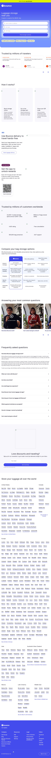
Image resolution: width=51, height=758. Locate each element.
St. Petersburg (26, 530)
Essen (13, 630)
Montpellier (9, 596)
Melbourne (29, 649)
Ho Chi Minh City (10, 661)
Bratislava (46, 600)
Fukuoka (19, 665)
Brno (7, 627)
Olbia (22, 588)
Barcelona (15, 546)
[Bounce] (6, 6)
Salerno (22, 584)
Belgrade (15, 580)
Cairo (47, 692)
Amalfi (40, 603)
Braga (45, 634)
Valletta (19, 573)
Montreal (41, 492)
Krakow (26, 549)
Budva (17, 630)
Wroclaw (34, 561)
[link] (9, 152)
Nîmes (23, 638)
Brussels (25, 557)
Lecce (31, 600)
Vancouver (41, 488)
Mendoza (20, 703)
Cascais (27, 627)
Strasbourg (12, 573)
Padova (47, 580)
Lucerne (21, 580)
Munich (31, 549)
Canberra (43, 661)
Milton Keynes (39, 634)
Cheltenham (19, 634)
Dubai (36, 688)
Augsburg (3, 638)
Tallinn (47, 576)
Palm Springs (14, 519)
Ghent (40, 584)
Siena (8, 603)
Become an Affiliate (6, 742)
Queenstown (36, 653)
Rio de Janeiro (21, 688)
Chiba (7, 676)
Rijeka (16, 627)
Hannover (8, 588)
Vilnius (47, 596)
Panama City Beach (31, 526)
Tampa (9, 507)
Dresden (39, 607)
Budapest (8, 546)
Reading (14, 607)
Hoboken (3, 526)
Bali (23, 657)
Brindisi (31, 596)
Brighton (3, 569)
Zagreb (29, 573)
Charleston (11, 515)
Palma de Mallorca (17, 596)
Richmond (41, 503)
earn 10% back (29, 1)
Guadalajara (4, 692)
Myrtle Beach (24, 515)
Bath (38, 580)
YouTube (41, 744)
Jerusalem (37, 692)
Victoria (47, 503)
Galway (27, 576)
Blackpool (27, 588)
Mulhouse (23, 630)
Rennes (3, 603)
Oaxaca (10, 692)
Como (2, 588)
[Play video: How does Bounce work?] (11, 316)
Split (11, 553)
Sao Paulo (20, 699)
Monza (33, 630)
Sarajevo (38, 565)
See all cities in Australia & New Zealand (36, 664)
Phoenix (9, 503)
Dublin (28, 546)
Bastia (35, 615)
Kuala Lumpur (4, 657)
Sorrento (27, 584)
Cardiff (43, 565)
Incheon (3, 665)
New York (3, 488)
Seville (40, 553)
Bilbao (14, 565)
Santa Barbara (20, 523)
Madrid (16, 542)
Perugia (24, 615)
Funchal (14, 592)
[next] (48, 72)
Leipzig (16, 619)
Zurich (37, 576)
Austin (20, 499)
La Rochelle (4, 592)
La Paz (31, 711)
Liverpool (3, 561)
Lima (19, 695)
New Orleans (17, 496)
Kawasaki (18, 657)
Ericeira (15, 638)
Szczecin (31, 619)
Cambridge (15, 499)
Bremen (46, 619)
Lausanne (40, 615)
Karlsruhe (21, 627)
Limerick (3, 630)
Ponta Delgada (5, 634)
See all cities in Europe (6, 641)
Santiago (26, 699)
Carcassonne (31, 611)
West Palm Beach (5, 519)
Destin (27, 523)
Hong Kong (16, 653)
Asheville (19, 530)
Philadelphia (4, 496)
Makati (3, 676)
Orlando (11, 496)
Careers (3, 745)
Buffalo (14, 523)
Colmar (3, 600)
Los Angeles (20, 488)
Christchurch (35, 657)
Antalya (44, 623)
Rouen (7, 619)
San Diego (33, 496)
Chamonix (45, 569)
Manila (10, 669)
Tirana (3, 565)
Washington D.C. (20, 492)
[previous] (43, 72)
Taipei (2, 661)
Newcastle (8, 565)
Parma (45, 603)
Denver (25, 499)
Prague (32, 542)
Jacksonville (34, 530)
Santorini (44, 573)
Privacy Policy (29, 736)
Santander (13, 603)
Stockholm (21, 553)
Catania (9, 557)
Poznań (42, 580)
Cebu (2, 673)
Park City (3, 511)
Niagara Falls (42, 496)
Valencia (19, 557)
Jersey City (24, 507)
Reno (22, 511)
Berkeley (32, 523)
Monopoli (23, 607)
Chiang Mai (4, 669)
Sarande (10, 638)
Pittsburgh (29, 519)
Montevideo (21, 711)
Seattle (26, 488)
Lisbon (42, 542)
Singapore (12, 657)
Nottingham (4, 584)
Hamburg (3, 557)
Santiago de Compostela (19, 569)
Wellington (36, 661)
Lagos (24, 623)
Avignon (11, 584)
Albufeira (29, 638)
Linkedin (41, 742)
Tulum (10, 699)
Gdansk (9, 561)
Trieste (33, 580)
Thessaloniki (38, 592)
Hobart (41, 657)
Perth (46, 649)
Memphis (15, 526)
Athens (40, 546)
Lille (45, 584)
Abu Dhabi (46, 688)
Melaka (7, 673)
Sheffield (7, 611)
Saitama (12, 676)
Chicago (31, 488)
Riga (10, 592)
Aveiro (28, 630)
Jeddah (43, 692)
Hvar (27, 600)
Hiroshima (3, 653)
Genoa (33, 569)
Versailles (33, 627)
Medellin (25, 707)
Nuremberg (30, 603)
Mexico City (4, 688)
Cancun (11, 688)
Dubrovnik (44, 561)
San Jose (34, 511)
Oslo (19, 561)
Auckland (29, 653)
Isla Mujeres (4, 699)
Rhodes (33, 588)
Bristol (3, 573)
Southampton (40, 588)
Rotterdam (18, 615)
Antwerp (22, 619)
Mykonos (44, 557)
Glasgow (15, 561)
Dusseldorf (20, 592)
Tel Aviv (41, 688)
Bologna (9, 549)
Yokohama (13, 649)
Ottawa (40, 511)
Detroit (9, 523)
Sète (19, 638)
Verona (36, 553)
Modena (24, 573)
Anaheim (3, 523)
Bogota (20, 707)
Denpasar (18, 661)
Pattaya (23, 669)
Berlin (13, 549)
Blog (2, 736)
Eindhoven (26, 592)
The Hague (31, 634)
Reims (11, 619)
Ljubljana (3, 576)
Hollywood (4, 507)
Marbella (3, 615)
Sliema (36, 603)
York (35, 549)
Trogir (32, 592)
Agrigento (12, 634)
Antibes (13, 611)
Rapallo (11, 627)
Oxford (39, 557)
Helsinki (9, 569)
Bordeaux (26, 565)
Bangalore (22, 673)
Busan (18, 669)
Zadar (29, 561)
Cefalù (35, 623)
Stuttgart (32, 565)
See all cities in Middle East (41, 699)
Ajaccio (13, 615)
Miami (9, 488)
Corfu (14, 557)
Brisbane (41, 649)
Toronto (47, 488)
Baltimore (17, 515)
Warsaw (3, 549)
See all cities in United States (8, 534)
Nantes (40, 600)
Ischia (2, 619)
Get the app (4, 734)
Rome (12, 542)
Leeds (39, 573)
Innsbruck (9, 576)
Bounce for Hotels (5, 743)
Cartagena (26, 703)
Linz (2, 611)
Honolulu (8, 499)
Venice (47, 542)
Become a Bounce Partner (5, 739)
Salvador (28, 692)
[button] (25, 34)
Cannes (36, 596)
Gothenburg (19, 611)
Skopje (8, 630)
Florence (37, 542)
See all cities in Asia (6, 680)
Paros (39, 623)
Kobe (14, 669)
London (3, 542)
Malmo (38, 627)
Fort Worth (4, 515)
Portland (3, 503)
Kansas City (22, 526)
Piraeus (9, 607)
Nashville (33, 492)
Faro (13, 588)
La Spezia (3, 580)
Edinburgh (22, 542)
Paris (8, 542)
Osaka (7, 649)
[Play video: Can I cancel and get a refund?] (33, 316)
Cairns (28, 657)
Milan (27, 542)
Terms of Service (30, 734)
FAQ (15, 734)
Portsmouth (21, 600)
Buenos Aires (21, 692)
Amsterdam (34, 546)
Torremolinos (10, 623)
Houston (15, 503)
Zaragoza (44, 611)
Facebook (41, 734)
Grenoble (30, 615)
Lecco (44, 607)
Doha (36, 695)
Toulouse (24, 561)
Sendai (8, 665)
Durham (30, 507)
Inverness (42, 596)
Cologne (32, 576)
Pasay (23, 665)
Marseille (34, 557)
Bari (29, 557)
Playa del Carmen (5, 695)
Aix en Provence (39, 619)
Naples (27, 492)
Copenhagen (22, 546)
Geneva (45, 592)
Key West (26, 503)
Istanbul (16, 553)
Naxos (46, 615)
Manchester (20, 549)
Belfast (22, 576)
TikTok (40, 740)
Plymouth (39, 630)
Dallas (30, 499)
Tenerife (18, 588)
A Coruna (29, 623)
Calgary (46, 492)
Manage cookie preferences (30, 739)
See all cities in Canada (44, 515)
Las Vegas (12, 492)
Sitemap (16, 738)
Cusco (28, 688)
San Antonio (17, 511)
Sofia (39, 561)
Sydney (36, 649)
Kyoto (23, 649)
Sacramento (4, 530)
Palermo (46, 553)
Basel (25, 611)
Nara (17, 673)
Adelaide (43, 653)
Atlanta (3, 499)
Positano (10, 580)
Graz (48, 607)
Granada (3, 607)
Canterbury (44, 627)
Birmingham (27, 580)
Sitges (3, 627)
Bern (27, 619)
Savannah (9, 511)
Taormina (15, 600)
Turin (27, 553)
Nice (2, 553)
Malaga (7, 553)
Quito (26, 711)
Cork (8, 615)
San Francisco (4, 492)
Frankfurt (40, 549)
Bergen (42, 576)
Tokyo (3, 649)
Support (16, 736)
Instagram (41, 738)
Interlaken (38, 611)
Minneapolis (32, 515)
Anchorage (27, 511)
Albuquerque (12, 530)
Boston (13, 488)
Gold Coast (30, 661)
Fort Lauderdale (25, 496)
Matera (3, 596)
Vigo (19, 607)
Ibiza (32, 584)
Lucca (24, 603)
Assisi (36, 584)
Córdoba (26, 596)
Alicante (35, 573)
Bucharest (16, 576)
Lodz (28, 607)
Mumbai (12, 673)
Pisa (45, 549)
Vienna (45, 546)
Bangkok (10, 653)
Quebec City (42, 507)
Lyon (7, 573)
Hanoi (23, 661)
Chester (3, 623)
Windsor (47, 588)
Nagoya (19, 649)
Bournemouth (18, 623)
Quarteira (19, 603)
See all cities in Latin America (25, 714)
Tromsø (26, 634)
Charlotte (9, 526)
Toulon (35, 600)
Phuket (13, 665)
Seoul (22, 653)
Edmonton (41, 499)
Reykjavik (8, 600)
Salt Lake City (16, 507)
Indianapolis (22, 519)
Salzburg (16, 584)
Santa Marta (25, 695)
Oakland (20, 503)
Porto (31, 553)
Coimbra (33, 607)
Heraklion (28, 569)
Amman (40, 695)
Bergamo (39, 569)
